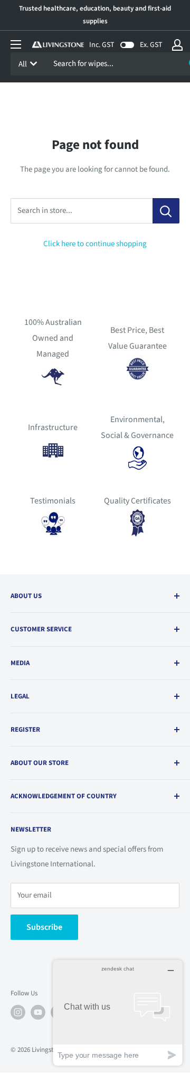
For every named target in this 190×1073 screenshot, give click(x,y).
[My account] (177, 45)
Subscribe (44, 927)
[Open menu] (16, 44)
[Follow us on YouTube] (38, 1012)
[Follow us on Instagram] (18, 1012)
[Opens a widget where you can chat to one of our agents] (117, 1012)
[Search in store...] (166, 210)
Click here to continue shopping (95, 243)
